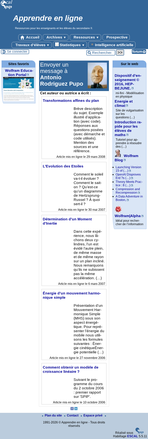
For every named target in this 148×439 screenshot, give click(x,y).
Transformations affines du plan (71, 101)
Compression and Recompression (128, 190)
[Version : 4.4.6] (139, 432)
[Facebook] (72, 409)
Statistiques (72, 45)
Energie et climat (124, 103)
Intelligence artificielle (113, 45)
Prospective (116, 37)
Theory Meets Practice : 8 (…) (129, 183)
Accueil (32, 37)
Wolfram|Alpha (128, 216)
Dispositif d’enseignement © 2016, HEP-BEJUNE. (128, 82)
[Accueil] (6, 8)
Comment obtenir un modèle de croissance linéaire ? (70, 369)
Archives (56, 37)
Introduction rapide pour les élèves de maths (128, 128)
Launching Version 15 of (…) (128, 169)
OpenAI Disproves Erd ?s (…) (128, 176)
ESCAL (132, 436)
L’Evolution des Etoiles (63, 166)
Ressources (86, 37)
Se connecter (17, 52)
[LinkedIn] (75, 409)
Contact (73, 415)
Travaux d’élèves (32, 45)
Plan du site (54, 415)
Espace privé (93, 415)
